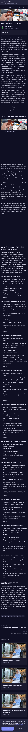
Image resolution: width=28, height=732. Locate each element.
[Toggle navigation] (2, 2)
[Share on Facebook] (2, 616)
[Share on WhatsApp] (14, 616)
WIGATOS (7, 2)
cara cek (6, 38)
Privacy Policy (19, 724)
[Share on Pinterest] (11, 616)
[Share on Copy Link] (23, 616)
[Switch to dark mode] (25, 2)
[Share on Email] (20, 616)
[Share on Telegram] (17, 616)
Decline (20, 728)
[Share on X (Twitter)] (5, 616)
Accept (7, 728)
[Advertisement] (14, 148)
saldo (10, 38)
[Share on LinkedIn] (8, 616)
